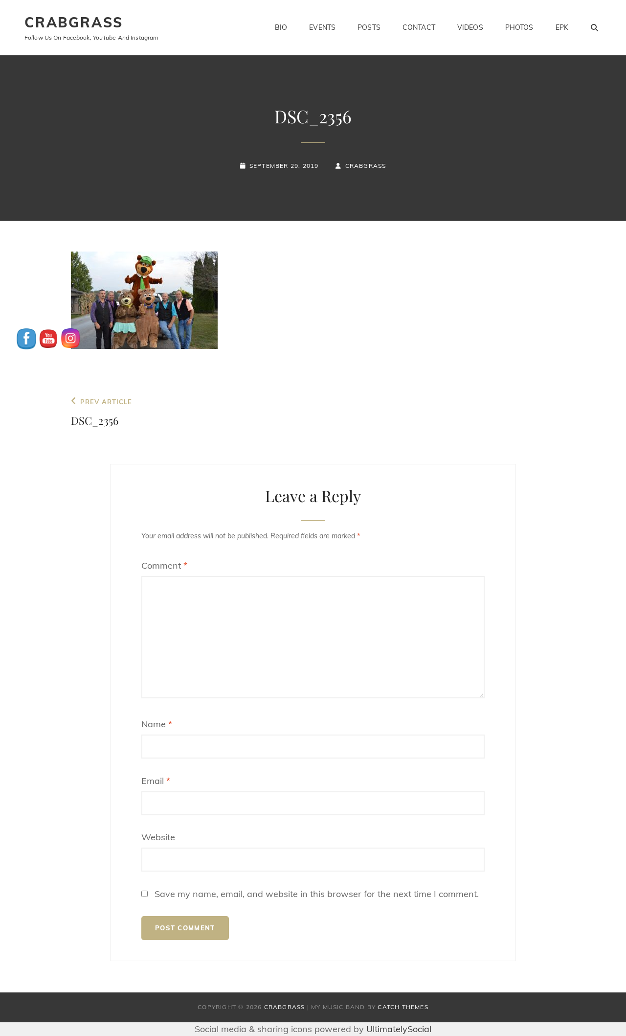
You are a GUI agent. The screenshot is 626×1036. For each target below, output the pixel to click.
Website (158, 837)
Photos (519, 27)
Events (322, 27)
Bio (281, 27)
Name (156, 724)
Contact (418, 27)
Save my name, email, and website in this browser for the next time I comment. (317, 893)
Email (155, 780)
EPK (562, 27)
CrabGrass (73, 22)
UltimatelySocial (398, 1029)
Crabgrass (365, 165)
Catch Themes (403, 1007)
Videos (470, 27)
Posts (369, 27)
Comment (164, 565)
